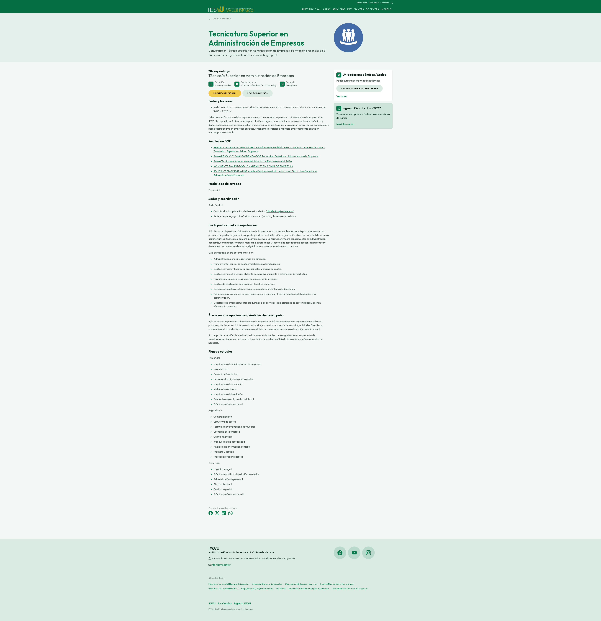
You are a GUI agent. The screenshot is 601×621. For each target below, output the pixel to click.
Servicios (339, 9)
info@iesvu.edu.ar (221, 564)
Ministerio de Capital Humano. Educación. (228, 584)
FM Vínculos (225, 603)
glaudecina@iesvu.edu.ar (280, 211)
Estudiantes (355, 9)
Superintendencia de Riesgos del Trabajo (308, 588)
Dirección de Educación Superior (301, 584)
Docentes (372, 9)
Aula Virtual (362, 2)
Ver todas (341, 96)
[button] (392, 2)
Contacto (384, 2)
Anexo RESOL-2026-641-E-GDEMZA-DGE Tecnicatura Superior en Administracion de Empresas (265, 156)
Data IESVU (374, 2)
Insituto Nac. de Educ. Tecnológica (337, 584)
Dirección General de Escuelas (267, 584)
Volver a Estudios (219, 19)
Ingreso (386, 9)
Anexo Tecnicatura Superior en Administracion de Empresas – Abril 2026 (252, 161)
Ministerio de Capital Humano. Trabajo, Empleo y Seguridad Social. (240, 588)
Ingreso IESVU (242, 603)
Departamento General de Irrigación (350, 588)
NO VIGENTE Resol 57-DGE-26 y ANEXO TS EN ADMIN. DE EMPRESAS (253, 166)
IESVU (212, 603)
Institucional (311, 9)
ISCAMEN (280, 588)
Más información (345, 124)
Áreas (327, 9)
